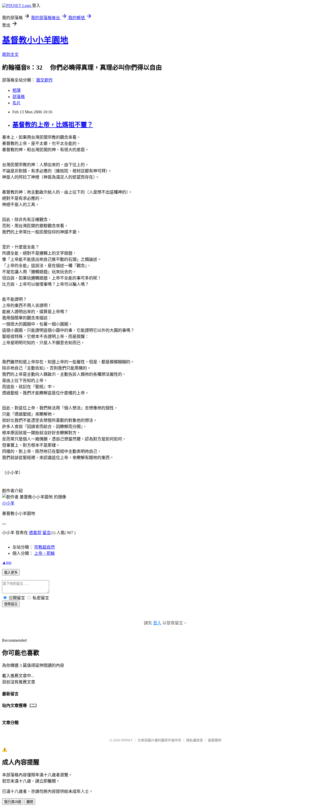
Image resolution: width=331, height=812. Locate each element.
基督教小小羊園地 (35, 40)
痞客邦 (35, 532)
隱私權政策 (194, 740)
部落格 (18, 96)
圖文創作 (44, 80)
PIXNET (127, 740)
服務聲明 (214, 740)
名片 (16, 103)
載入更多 (11, 572)
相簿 (16, 90)
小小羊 (8, 503)
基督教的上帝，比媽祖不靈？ (52, 124)
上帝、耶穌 (44, 553)
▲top (6, 562)
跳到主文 (10, 54)
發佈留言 (11, 604)
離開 (29, 802)
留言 (46, 532)
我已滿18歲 (12, 802)
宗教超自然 (44, 547)
